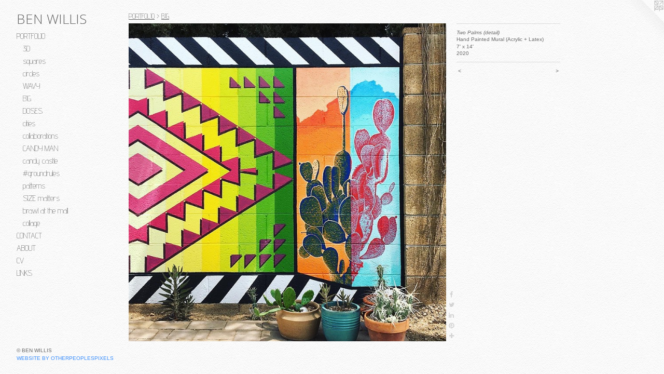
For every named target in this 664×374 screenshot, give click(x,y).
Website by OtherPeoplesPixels (65, 358)
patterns (34, 186)
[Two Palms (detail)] (287, 182)
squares (34, 61)
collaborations (40, 136)
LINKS (24, 273)
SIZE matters (41, 198)
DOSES (33, 111)
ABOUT (26, 248)
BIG (27, 98)
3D (26, 49)
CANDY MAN (40, 148)
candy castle (40, 161)
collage (31, 223)
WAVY (31, 86)
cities (29, 123)
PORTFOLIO (31, 36)
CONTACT (29, 236)
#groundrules (41, 173)
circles (31, 73)
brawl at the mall (45, 211)
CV (20, 260)
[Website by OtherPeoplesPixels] (643, 21)
